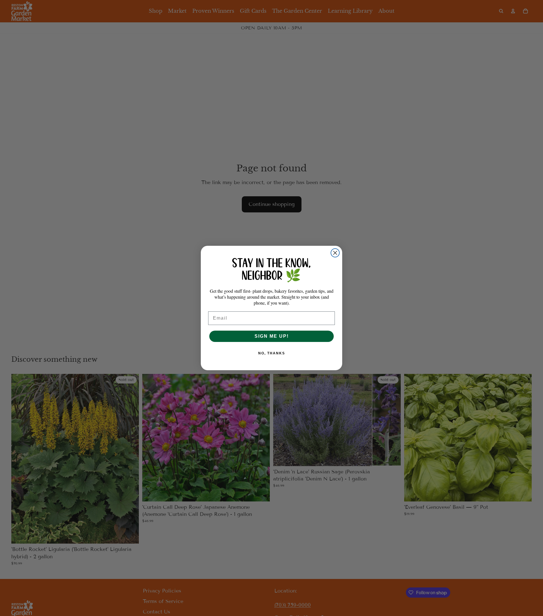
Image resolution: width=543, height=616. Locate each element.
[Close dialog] (335, 253)
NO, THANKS (271, 353)
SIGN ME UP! (272, 336)
